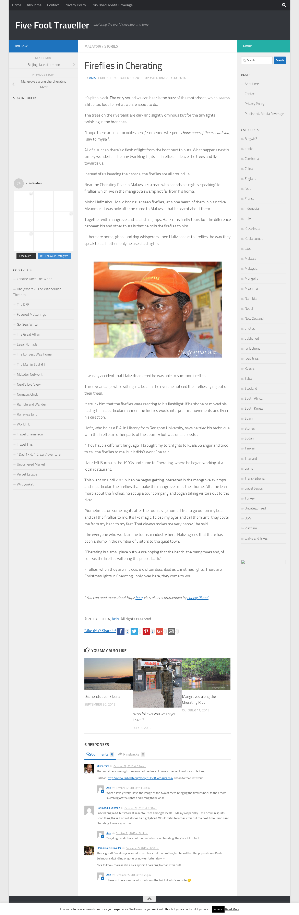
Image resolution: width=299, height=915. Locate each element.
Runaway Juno (27, 414)
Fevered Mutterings (31, 314)
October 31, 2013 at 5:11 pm (132, 833)
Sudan (249, 438)
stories (111, 46)
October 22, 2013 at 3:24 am (129, 766)
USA (248, 518)
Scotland (251, 388)
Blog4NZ (251, 139)
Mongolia (251, 278)
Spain (249, 418)
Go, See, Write (27, 324)
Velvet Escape (27, 474)
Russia (249, 368)
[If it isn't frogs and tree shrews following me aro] (63, 241)
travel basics (254, 488)
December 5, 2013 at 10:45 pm (133, 875)
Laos (248, 248)
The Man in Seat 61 (31, 364)
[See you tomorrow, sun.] (43, 201)
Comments (102, 754)
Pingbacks (133, 754)
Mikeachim (103, 766)
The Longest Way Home (34, 354)
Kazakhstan (253, 229)
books (249, 149)
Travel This (25, 444)
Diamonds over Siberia (102, 696)
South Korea (254, 408)
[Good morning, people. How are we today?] (63, 201)
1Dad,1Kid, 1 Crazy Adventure (39, 454)
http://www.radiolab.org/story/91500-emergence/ (140, 778)
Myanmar (251, 288)
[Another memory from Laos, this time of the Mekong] (23, 221)
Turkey (250, 498)
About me (34, 5)
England (250, 179)
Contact (53, 5)
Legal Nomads (27, 344)
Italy (248, 219)
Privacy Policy (75, 5)
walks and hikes (256, 538)
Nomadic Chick (27, 394)
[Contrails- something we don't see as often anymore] (43, 241)
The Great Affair (28, 334)
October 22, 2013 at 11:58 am (133, 788)
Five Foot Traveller (52, 25)
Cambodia (252, 159)
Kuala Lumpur (255, 239)
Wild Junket (25, 484)
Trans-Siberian (255, 478)
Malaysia (92, 46)
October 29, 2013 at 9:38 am (140, 808)
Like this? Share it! (100, 630)
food (248, 188)
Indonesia (252, 208)
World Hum (25, 424)
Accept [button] (218, 909)
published (252, 338)
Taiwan (250, 448)
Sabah (249, 378)
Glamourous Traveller (109, 848)
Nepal (249, 308)
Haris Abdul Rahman (108, 807)
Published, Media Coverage (112, 5)
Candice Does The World (34, 279)
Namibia (250, 299)
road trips (252, 358)
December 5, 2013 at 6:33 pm (142, 848)
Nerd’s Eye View (29, 384)
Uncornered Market (31, 464)
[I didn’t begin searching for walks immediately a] (63, 221)
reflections (252, 348)
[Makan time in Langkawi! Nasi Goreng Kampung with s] (23, 201)
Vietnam (251, 528)
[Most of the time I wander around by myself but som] (43, 221)
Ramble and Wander (31, 404)
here (138, 597)
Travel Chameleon (30, 434)
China (249, 169)
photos (250, 328)
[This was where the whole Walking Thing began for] (23, 241)
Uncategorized (255, 508)
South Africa (253, 398)
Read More (232, 909)
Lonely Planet (197, 597)
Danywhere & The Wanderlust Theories (37, 292)
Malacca (250, 258)
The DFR (23, 304)
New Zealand (254, 318)
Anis (92, 78)
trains (249, 468)
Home (16, 5)
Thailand (251, 458)
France (249, 198)
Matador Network (30, 374)
